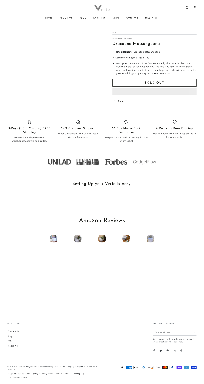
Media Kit (12, 345)
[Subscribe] (195, 332)
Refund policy (32, 373)
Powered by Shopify (15, 374)
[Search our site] (187, 7)
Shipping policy (78, 373)
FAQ (9, 341)
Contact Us (13, 331)
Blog (9, 336)
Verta (16, 366)
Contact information (18, 377)
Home (114, 32)
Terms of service (62, 373)
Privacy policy (47, 373)
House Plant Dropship (122, 38)
